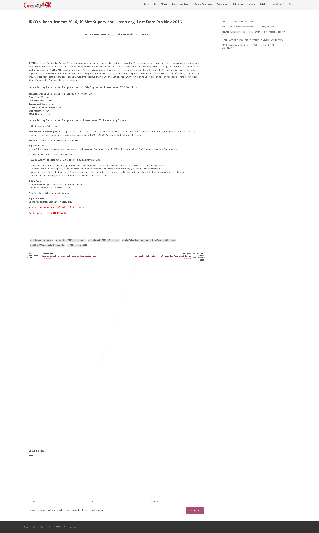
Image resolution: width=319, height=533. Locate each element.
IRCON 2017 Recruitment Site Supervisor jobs (48, 245)
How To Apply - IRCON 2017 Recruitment (104, 240)
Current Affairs (160, 4)
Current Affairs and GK (42, 527)
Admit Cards (278, 4)
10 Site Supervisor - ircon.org (42, 240)
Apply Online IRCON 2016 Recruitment (50, 212)
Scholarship (238, 4)
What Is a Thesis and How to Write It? (239, 21)
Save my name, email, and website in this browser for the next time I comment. (68, 510)
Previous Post (69, 254)
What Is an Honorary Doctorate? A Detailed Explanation (248, 26)
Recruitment (222, 4)
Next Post (163, 254)
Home (146, 4)
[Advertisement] (41, 53)
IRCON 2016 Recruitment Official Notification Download (59, 207)
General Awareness (203, 4)
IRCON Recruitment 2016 (78, 245)
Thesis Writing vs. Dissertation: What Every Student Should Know (252, 39)
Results (251, 4)
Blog (291, 4)
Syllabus (264, 4)
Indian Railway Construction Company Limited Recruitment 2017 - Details (150, 240)
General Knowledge (180, 4)
